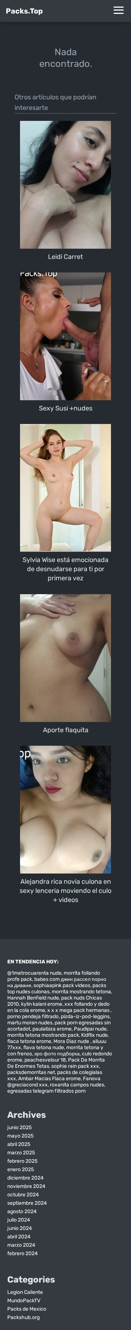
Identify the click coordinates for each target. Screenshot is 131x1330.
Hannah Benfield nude (33, 998)
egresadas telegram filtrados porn (46, 1091)
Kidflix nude (94, 1035)
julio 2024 (18, 1220)
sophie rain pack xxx (75, 1066)
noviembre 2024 (26, 1186)
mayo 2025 (20, 1136)
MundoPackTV (23, 1300)
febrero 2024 (22, 1253)
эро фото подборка (57, 1054)
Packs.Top (24, 11)
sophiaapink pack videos (61, 985)
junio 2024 (19, 1228)
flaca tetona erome (29, 1041)
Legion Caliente (25, 1292)
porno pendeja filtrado (33, 1016)
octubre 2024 (23, 1195)
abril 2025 (18, 1144)
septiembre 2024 (27, 1203)
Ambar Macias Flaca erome (49, 1078)
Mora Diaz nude (71, 1041)
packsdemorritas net (31, 1072)
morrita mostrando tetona (81, 992)
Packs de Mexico (26, 1309)
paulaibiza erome (52, 1029)
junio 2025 (19, 1127)
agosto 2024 (22, 1211)
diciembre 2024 (25, 1178)
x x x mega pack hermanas (79, 1010)
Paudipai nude (90, 1029)
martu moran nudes (29, 1023)
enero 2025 (20, 1169)
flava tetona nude (43, 1047)
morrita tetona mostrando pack (43, 1035)
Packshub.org (23, 1317)
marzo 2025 (21, 1153)
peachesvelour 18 (45, 1060)
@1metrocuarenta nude (34, 973)
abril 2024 (19, 1237)
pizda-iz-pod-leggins (85, 1016)
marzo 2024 (21, 1245)
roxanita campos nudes (77, 1085)
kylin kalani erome (41, 1004)
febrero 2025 (22, 1161)
